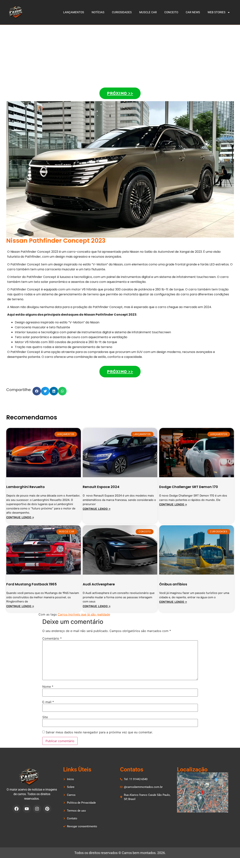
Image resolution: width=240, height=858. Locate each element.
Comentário (52, 638)
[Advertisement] (120, 53)
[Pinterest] (47, 809)
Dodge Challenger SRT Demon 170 (188, 486)
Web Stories (216, 12)
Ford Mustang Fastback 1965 (31, 584)
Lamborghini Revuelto (25, 486)
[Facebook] (16, 809)
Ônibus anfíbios (173, 584)
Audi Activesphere (99, 584)
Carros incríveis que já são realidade (84, 614)
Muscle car (148, 12)
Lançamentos (73, 12)
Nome (47, 686)
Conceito (171, 12)
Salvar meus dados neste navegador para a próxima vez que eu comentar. (99, 732)
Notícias (98, 12)
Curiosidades (122, 12)
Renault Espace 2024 (101, 486)
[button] (36, 391)
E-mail (48, 701)
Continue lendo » (20, 517)
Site (45, 717)
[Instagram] (37, 809)
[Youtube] (27, 809)
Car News (193, 12)
